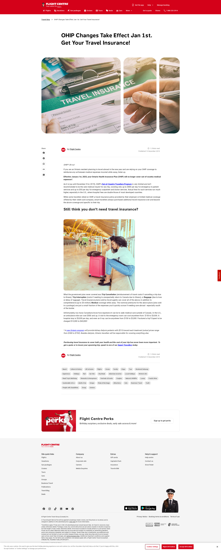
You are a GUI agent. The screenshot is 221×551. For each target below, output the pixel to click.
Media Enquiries (82, 468)
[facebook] (43, 508)
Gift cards (114, 457)
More (128, 10)
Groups (44, 479)
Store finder (149, 465)
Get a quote (147, 10)
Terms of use (175, 517)
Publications (46, 487)
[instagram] (49, 508)
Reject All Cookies (169, 547)
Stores (157, 10)
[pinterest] (72, 508)
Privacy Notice (142, 517)
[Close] (217, 546)
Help (149, 5)
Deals (111, 10)
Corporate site (81, 461)
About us (79, 457)
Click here (72, 522)
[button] (219, 275)
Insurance (114, 465)
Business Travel (47, 483)
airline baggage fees (73, 536)
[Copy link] (43, 169)
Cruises (89, 10)
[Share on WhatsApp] (43, 164)
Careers (79, 465)
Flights (48, 10)
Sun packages (75, 10)
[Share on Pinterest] (43, 158)
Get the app (139, 5)
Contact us (149, 461)
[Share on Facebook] (43, 152)
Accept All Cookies (186, 547)
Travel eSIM (114, 468)
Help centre (149, 457)
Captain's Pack (115, 461)
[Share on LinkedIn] (43, 175)
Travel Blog (45, 490)
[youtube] (66, 508)
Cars (120, 10)
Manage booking (163, 5)
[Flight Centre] (50, 445)
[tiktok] (55, 508)
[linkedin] (61, 508)
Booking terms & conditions (159, 517)
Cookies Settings (152, 547)
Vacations (60, 10)
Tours (100, 10)
